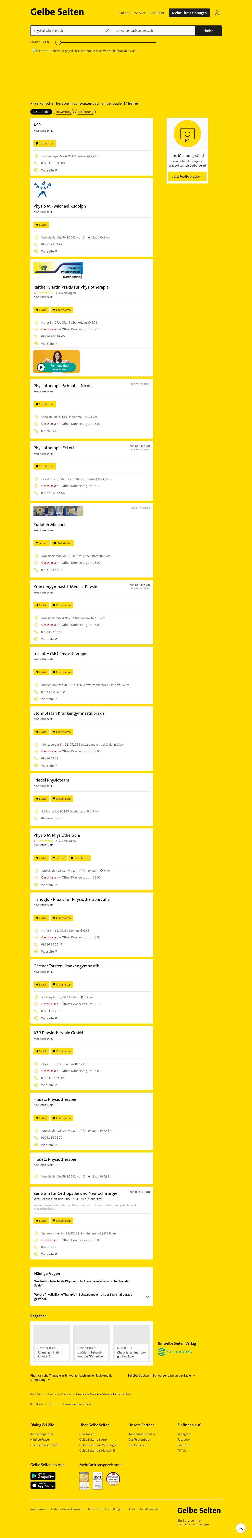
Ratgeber (157, 12)
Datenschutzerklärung (66, 1509)
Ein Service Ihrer (193, 1522)
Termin (43, 543)
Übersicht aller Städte (44, 1445)
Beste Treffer (41, 112)
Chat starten (46, 143)
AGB (132, 1509)
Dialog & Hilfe (42, 1424)
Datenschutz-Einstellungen (105, 1509)
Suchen (124, 12)
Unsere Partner (141, 1424)
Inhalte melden (150, 1509)
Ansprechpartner (41, 1434)
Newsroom (86, 1434)
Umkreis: (39, 42)
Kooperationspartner (142, 1434)
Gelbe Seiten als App (93, 1440)
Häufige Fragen (40, 1440)
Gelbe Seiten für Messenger (97, 1445)
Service (140, 12)
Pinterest (183, 1445)
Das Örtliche (136, 1445)
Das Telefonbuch (139, 1440)
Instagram (184, 1434)
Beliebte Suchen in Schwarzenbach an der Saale (159, 1375)
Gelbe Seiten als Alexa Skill (97, 1451)
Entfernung (85, 112)
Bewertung (63, 112)
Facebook (183, 1440)
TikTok (181, 1451)
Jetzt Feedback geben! (187, 176)
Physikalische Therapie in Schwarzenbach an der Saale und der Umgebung (72, 1377)
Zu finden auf (188, 1424)
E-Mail (43, 224)
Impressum (38, 1509)
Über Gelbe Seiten (94, 1424)
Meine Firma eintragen (189, 12)
